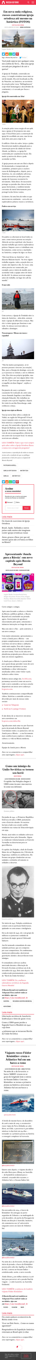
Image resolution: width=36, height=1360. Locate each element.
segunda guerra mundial (22, 1001)
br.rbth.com (26, 679)
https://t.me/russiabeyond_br (16, 998)
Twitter (24, 57)
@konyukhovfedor (10, 1115)
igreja (6, 476)
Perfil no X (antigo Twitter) (15, 709)
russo (5, 1307)
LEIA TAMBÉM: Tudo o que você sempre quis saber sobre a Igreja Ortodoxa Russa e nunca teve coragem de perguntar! (18, 445)
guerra (6, 1001)
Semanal (9, 502)
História (17, 776)
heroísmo (7, 1006)
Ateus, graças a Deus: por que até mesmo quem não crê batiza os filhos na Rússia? (17, 539)
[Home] (3, 2)
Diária (17, 502)
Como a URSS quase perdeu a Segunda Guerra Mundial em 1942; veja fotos (16, 1025)
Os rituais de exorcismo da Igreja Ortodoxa (16, 522)
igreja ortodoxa (10, 471)
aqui (10, 1356)
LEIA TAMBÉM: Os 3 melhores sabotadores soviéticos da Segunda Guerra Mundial (15, 983)
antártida (24, 471)
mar (22, 1307)
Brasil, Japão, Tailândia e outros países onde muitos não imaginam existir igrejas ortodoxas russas (16, 530)
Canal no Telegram (11, 705)
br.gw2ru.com (7, 689)
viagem (14, 1307)
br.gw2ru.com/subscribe (11, 721)
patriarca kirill (9, 465)
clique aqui (19, 755)
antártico (16, 476)
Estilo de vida (18, 25)
